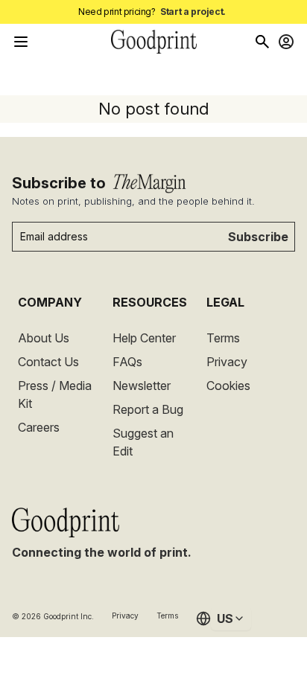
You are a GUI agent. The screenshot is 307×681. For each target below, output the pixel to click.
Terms (223, 337)
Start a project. (193, 11)
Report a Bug (148, 409)
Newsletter (142, 385)
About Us (43, 337)
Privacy (226, 361)
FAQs (127, 361)
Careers (39, 427)
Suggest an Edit (143, 442)
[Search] (262, 42)
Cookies (228, 385)
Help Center (144, 337)
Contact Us (48, 361)
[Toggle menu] (21, 42)
